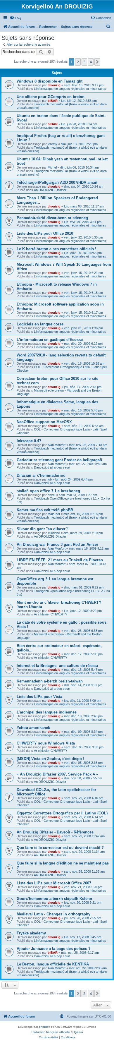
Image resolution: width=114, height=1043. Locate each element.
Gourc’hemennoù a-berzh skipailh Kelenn (54, 898)
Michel (52, 167)
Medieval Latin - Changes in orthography (53, 914)
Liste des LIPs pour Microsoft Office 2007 (54, 883)
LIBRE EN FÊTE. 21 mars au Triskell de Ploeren (60, 560)
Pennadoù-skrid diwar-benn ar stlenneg (52, 218)
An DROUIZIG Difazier (50, 190)
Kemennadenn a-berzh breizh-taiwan (50, 681)
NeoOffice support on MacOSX (44, 422)
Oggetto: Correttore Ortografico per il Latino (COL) (62, 813)
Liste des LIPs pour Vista (39, 696)
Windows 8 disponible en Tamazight (49, 81)
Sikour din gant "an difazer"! (42, 529)
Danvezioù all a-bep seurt (52, 467)
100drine (54, 533)
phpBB (43, 1026)
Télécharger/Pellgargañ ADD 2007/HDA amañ (57, 182)
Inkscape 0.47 (29, 441)
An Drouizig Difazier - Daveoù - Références (55, 832)
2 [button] (78, 61)
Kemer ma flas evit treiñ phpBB (45, 510)
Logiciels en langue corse (40, 324)
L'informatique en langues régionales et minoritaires (70, 88)
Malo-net (54, 514)
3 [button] (84, 61)
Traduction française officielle (50, 1032)
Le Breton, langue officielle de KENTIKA (53, 964)
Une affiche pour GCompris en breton (50, 97)
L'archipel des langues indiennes (47, 712)
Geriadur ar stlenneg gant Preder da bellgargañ (59, 460)
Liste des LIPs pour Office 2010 (45, 233)
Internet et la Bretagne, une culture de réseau (57, 665)
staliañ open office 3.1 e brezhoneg (48, 491)
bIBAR (53, 100)
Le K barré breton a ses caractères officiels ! (56, 249)
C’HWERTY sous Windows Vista (46, 743)
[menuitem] (15, 17)
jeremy (52, 144)
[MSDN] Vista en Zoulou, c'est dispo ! (50, 758)
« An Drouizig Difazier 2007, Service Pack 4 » (57, 774)
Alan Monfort (56, 445)
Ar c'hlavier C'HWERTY (50, 614)
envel (51, 495)
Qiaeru (78, 1032)
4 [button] (91, 61)
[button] (97, 61)
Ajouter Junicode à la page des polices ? (54, 948)
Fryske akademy (31, 933)
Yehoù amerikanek (33, 727)
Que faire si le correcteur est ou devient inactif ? (60, 847)
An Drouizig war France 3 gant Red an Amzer (57, 544)
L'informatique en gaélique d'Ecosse (50, 339)
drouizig (54, 85)
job (50, 479)
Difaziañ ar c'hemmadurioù (41, 475)
